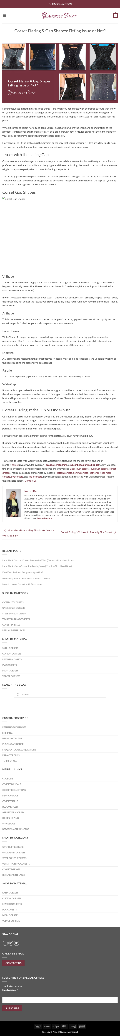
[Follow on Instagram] (10, 943)
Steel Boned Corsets (14, 613)
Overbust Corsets (12, 602)
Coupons (7, 778)
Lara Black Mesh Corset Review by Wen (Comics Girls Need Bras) (37, 566)
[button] (4, 15)
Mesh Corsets (10, 670)
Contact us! (31, 480)
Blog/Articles (10, 806)
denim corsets (80, 472)
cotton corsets (64, 472)
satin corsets (35, 476)
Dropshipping (10, 818)
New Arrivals (10, 795)
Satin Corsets (10, 648)
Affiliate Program (13, 812)
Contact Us (13, 963)
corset (15, 464)
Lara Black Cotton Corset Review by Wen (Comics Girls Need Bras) (38, 560)
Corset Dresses (11, 624)
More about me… (45, 518)
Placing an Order (13, 744)
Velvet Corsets (11, 676)
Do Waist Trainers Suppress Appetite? (22, 572)
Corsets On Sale (11, 784)
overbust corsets (99, 468)
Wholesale (8, 823)
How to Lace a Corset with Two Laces (22, 584)
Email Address (10, 990)
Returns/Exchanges (14, 727)
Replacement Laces (13, 630)
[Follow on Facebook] (5, 943)
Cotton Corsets (11, 653)
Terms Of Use (9, 760)
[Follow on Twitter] (16, 943)
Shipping (7, 732)
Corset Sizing (10, 801)
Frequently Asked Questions (19, 749)
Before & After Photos (15, 829)
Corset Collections (14, 790)
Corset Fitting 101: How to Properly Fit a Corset (87, 532)
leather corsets (97, 472)
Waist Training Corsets (16, 619)
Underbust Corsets (13, 608)
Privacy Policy (11, 755)
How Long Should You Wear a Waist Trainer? (26, 578)
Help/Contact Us (12, 738)
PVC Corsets (9, 665)
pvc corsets (17, 476)
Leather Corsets (12, 659)
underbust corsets (80, 468)
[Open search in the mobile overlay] (60, 694)
